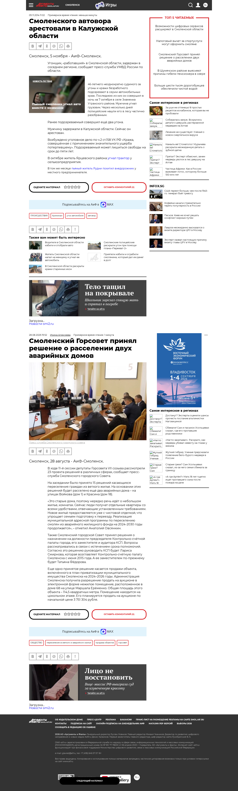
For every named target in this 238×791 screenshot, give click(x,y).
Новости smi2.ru (41, 324)
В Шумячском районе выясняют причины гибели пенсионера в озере (179, 72)
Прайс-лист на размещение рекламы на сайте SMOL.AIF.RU (170, 719)
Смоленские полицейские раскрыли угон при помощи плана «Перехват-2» (120, 245)
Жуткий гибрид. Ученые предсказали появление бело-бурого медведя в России (187, 455)
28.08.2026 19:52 (38, 335)
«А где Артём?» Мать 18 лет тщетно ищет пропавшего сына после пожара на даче (185, 479)
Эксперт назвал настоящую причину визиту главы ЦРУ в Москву (185, 241)
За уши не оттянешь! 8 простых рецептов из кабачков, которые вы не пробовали (187, 110)
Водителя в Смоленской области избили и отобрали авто (64, 244)
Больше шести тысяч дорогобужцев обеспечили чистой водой (179, 87)
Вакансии (126, 719)
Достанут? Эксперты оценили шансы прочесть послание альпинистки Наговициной (187, 418)
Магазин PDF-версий (161, 723)
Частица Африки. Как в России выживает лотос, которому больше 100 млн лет (185, 171)
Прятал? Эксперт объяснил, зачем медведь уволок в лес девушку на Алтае (185, 159)
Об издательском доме (69, 719)
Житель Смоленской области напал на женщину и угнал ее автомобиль (62, 257)
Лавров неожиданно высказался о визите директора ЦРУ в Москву (184, 229)
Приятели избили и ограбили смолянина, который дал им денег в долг (124, 257)
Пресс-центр (94, 719)
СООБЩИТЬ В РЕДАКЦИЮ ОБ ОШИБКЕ (75, 727)
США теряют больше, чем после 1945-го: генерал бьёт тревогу (186, 192)
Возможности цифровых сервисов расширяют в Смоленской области (179, 28)
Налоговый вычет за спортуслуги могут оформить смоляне (179, 43)
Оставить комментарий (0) (119, 187)
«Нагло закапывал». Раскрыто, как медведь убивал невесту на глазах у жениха (186, 443)
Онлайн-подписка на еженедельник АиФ (120, 723)
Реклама (111, 719)
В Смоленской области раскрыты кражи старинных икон (64, 267)
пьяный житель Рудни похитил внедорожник (103, 168)
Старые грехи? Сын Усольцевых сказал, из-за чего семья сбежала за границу (186, 467)
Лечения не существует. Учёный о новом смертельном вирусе (184, 133)
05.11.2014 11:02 (37, 15)
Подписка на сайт (81, 723)
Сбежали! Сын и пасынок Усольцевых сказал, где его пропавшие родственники (187, 430)
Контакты (60, 723)
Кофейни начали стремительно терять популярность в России (182, 204)
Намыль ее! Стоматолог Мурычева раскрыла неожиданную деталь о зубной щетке (185, 147)
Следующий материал (90, 781)
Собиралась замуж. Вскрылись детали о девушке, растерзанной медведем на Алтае (184, 122)
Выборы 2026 (184, 723)
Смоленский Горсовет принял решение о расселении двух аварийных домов (179, 57)
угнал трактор (118, 158)
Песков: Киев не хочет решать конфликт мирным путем (181, 216)
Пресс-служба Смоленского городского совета (57, 442)
